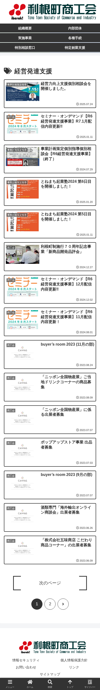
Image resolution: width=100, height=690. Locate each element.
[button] (89, 620)
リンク (74, 667)
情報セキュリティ (26, 660)
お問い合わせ (26, 667)
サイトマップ (50, 674)
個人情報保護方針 (74, 660)
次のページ (50, 583)
